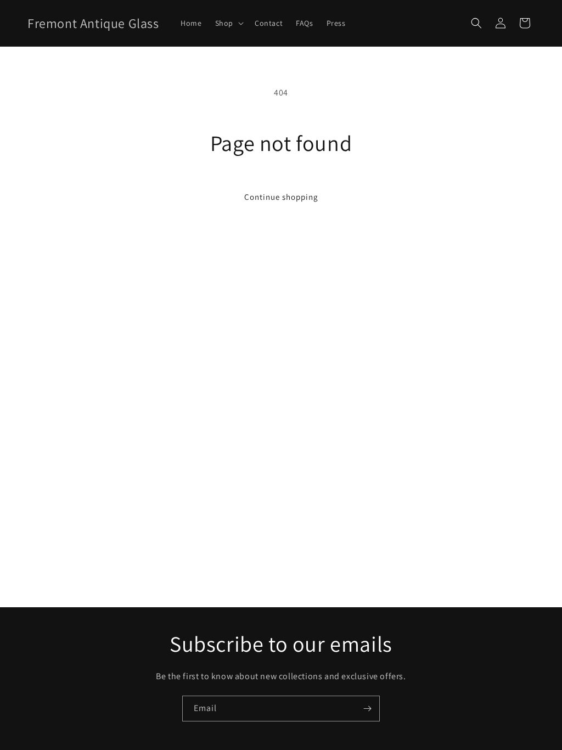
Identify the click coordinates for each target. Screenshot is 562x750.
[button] (228, 23)
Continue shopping (281, 197)
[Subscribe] (367, 708)
